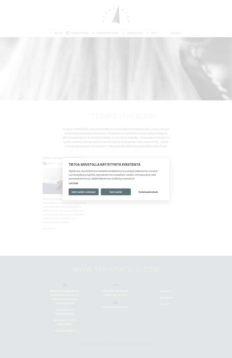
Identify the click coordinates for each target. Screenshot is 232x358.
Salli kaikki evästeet (84, 191)
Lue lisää (73, 182)
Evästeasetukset (148, 191)
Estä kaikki (116, 191)
